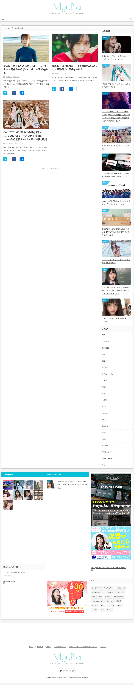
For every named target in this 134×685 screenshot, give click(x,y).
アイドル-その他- (11, 143)
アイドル (16, 77)
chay (100, 596)
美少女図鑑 (105, 348)
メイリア (120, 592)
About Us (40, 647)
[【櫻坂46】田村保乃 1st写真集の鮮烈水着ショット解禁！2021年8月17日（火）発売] (18, 495)
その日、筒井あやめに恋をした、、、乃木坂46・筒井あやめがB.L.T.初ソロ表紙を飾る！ (25, 69)
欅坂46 (104, 387)
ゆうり (109, 610)
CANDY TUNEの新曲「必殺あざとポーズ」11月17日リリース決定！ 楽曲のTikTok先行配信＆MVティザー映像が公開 (25, 136)
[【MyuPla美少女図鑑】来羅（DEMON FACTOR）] (8, 505)
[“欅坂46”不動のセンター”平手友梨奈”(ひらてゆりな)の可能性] (18, 485)
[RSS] (73, 670)
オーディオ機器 (107, 458)
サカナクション (120, 588)
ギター (104, 465)
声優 (103, 354)
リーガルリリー (108, 588)
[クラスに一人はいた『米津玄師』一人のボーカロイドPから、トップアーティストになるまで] (28, 485)
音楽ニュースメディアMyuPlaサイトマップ (83, 647)
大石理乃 (111, 605)
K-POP (104, 335)
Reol (102, 610)
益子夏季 (94, 605)
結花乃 (103, 605)
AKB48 (104, 393)
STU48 (104, 406)
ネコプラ (109, 601)
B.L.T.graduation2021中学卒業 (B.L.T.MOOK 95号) (108, 568)
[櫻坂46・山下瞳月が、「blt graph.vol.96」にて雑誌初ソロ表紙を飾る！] (75, 48)
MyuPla (67, 6)
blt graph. (108, 596)
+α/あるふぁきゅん (97, 601)
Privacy (48, 647)
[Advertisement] (42, 632)
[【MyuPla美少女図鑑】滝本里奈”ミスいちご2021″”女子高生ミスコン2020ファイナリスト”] (28, 495)
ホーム (31, 647)
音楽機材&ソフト (107, 452)
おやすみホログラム (98, 592)
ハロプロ (105, 380)
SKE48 (104, 432)
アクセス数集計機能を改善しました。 (16, 572)
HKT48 (104, 419)
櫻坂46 (57, 73)
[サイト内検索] (131, 19)
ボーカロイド (106, 341)
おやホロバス (96, 588)
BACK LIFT (111, 592)
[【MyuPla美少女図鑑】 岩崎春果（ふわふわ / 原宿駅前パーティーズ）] (8, 495)
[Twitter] (61, 670)
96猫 (93, 596)
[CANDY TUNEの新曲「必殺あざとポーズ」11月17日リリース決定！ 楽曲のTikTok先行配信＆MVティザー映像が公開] (26, 114)
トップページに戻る (51, 168)
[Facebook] (67, 670)
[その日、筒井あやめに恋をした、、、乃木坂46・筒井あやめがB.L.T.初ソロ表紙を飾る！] (26, 48)
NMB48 (104, 400)
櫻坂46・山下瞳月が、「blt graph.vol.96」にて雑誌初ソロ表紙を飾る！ (75, 68)
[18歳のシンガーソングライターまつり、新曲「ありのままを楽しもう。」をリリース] (38, 485)
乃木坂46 (9, 77)
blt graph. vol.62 (9, 581)
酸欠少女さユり (119, 596)
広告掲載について (60, 647)
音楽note (105, 361)
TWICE (119, 605)
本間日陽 (118, 601)
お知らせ (103, 647)
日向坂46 (105, 426)
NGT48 (104, 413)
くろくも (94, 610)
